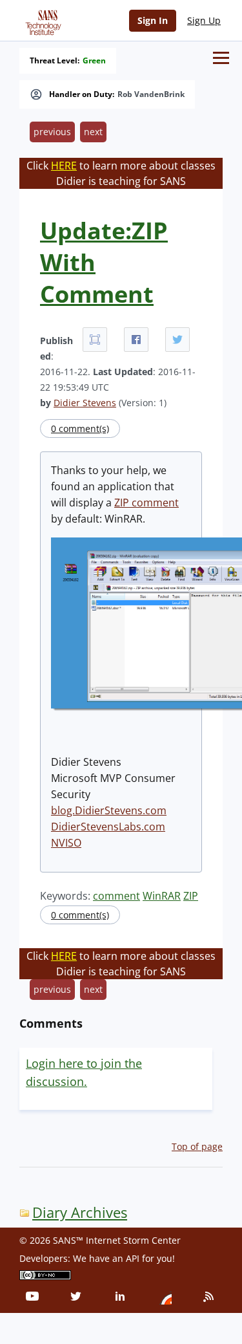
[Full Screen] (95, 339)
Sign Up (204, 20)
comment (116, 896)
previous (52, 131)
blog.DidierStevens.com (108, 810)
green (94, 61)
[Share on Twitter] (177, 339)
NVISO (66, 843)
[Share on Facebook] (136, 339)
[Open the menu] (221, 58)
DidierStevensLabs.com (108, 826)
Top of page (197, 1146)
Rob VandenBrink (151, 94)
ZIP (190, 896)
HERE (64, 165)
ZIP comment (146, 502)
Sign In (152, 20)
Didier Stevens (85, 402)
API (132, 1258)
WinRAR (162, 896)
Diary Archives (79, 1212)
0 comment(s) (80, 428)
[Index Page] (41, 20)
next (93, 131)
